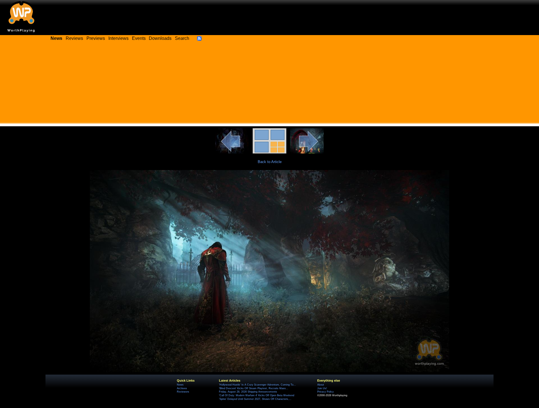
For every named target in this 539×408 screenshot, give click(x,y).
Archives (182, 388)
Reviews (74, 38)
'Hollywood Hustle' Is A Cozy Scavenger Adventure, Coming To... (257, 384)
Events (139, 38)
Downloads (160, 38)
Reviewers (183, 391)
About (320, 384)
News (180, 384)
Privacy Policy (325, 391)
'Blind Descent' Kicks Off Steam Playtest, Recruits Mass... (253, 388)
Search (182, 38)
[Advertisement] (269, 84)
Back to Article (270, 162)
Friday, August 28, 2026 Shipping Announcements (248, 391)
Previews (95, 38)
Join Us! (322, 388)
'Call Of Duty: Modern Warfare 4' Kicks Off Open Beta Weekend (256, 395)
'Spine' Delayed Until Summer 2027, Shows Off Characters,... (255, 399)
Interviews (118, 38)
